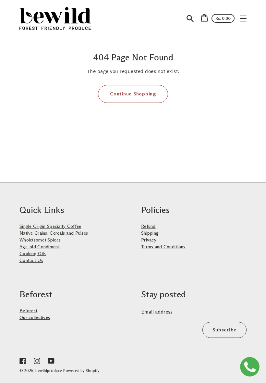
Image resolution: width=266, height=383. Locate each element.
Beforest (28, 311)
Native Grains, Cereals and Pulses (53, 233)
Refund (148, 226)
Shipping (150, 233)
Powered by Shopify (81, 370)
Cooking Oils (32, 253)
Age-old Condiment (39, 247)
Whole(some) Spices (40, 240)
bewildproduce (48, 370)
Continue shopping (133, 94)
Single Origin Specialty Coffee (50, 226)
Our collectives (34, 317)
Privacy (148, 240)
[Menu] (243, 18)
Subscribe (224, 330)
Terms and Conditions (163, 247)
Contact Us (31, 260)
